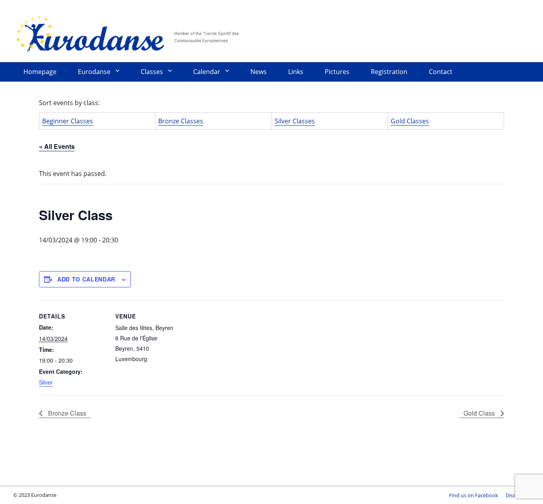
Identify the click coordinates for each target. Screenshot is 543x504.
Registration (389, 71)
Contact (440, 71)
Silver (46, 382)
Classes (152, 71)
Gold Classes (410, 121)
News (258, 71)
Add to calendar (86, 279)
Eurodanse (132, 34)
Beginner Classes (67, 121)
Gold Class (479, 413)
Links (295, 71)
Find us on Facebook (473, 495)
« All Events (57, 146)
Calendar (206, 71)
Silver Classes (295, 121)
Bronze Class (66, 413)
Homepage (39, 71)
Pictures (337, 71)
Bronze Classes (180, 121)
